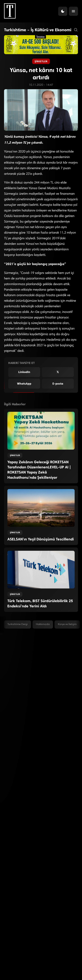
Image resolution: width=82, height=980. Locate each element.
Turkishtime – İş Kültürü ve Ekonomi (37, 29)
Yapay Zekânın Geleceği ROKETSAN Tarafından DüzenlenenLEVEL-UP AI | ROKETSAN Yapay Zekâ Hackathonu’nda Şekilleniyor (39, 470)
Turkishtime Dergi (17, 624)
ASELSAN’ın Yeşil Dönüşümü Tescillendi (40, 539)
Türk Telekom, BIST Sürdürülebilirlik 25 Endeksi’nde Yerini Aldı (40, 603)
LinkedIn (24, 372)
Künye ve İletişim (67, 624)
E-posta (57, 383)
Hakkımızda (43, 624)
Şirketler (41, 61)
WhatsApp (24, 383)
